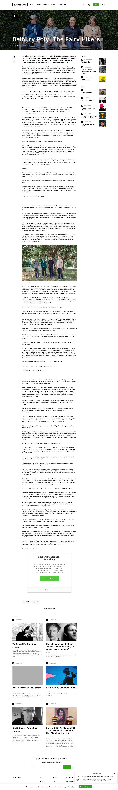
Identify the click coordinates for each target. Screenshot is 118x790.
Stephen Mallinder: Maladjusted (88, 109)
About (55, 777)
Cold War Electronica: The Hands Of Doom (89, 117)
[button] (115, 773)
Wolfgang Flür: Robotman (24, 644)
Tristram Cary (86, 62)
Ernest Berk (85, 80)
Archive (42, 781)
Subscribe (67, 766)
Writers (55, 781)
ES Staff (49, 691)
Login (96, 4)
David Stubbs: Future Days (25, 728)
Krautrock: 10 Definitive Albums (61, 688)
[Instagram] (89, 5)
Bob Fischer (17, 45)
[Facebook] (83, 5)
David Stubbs (17, 731)
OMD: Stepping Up (88, 100)
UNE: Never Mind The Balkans (26, 688)
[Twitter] (86, 5)
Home (41, 777)
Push (49, 652)
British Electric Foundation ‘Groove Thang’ (88, 71)
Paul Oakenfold (87, 92)
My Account (70, 777)
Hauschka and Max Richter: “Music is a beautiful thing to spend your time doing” (60, 646)
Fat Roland (16, 647)
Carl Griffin (50, 736)
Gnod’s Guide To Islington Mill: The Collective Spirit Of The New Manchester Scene (60, 730)
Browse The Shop (85, 787)
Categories (70, 781)
